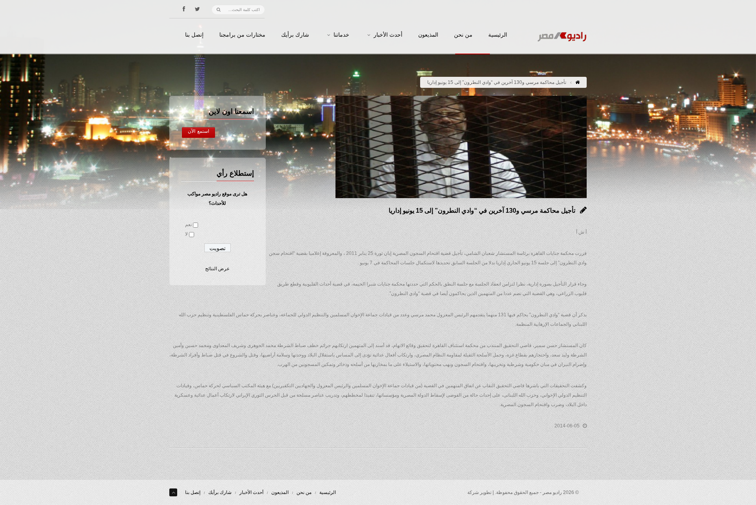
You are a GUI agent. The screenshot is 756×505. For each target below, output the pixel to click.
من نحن (463, 35)
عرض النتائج (217, 268)
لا (186, 234)
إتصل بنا (194, 35)
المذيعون (428, 35)
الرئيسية (497, 35)
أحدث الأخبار (388, 35)
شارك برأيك (295, 35)
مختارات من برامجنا (242, 35)
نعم (188, 224)
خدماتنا (341, 35)
